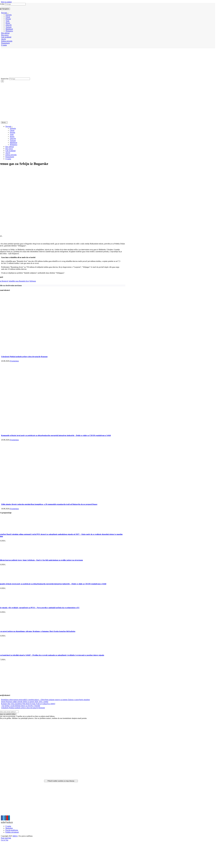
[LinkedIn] (9, 817)
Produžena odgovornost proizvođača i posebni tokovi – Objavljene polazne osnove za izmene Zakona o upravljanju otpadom (45, 700)
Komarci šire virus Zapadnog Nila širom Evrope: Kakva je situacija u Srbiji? (28, 704)
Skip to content (6, 2)
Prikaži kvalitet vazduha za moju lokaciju (61, 781)
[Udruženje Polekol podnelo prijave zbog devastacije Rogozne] (54, 352)
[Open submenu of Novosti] (8, 13)
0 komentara (14, 361)
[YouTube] (7, 817)
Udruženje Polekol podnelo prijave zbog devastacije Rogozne (24, 357)
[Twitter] (3, 817)
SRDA (15, 836)
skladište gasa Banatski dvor (19, 281)
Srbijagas (32, 281)
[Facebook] (2, 817)
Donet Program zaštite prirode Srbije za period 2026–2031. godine (24, 702)
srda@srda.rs (7, 822)
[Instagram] (5, 817)
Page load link (6, 838)
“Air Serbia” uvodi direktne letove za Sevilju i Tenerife (20, 706)
